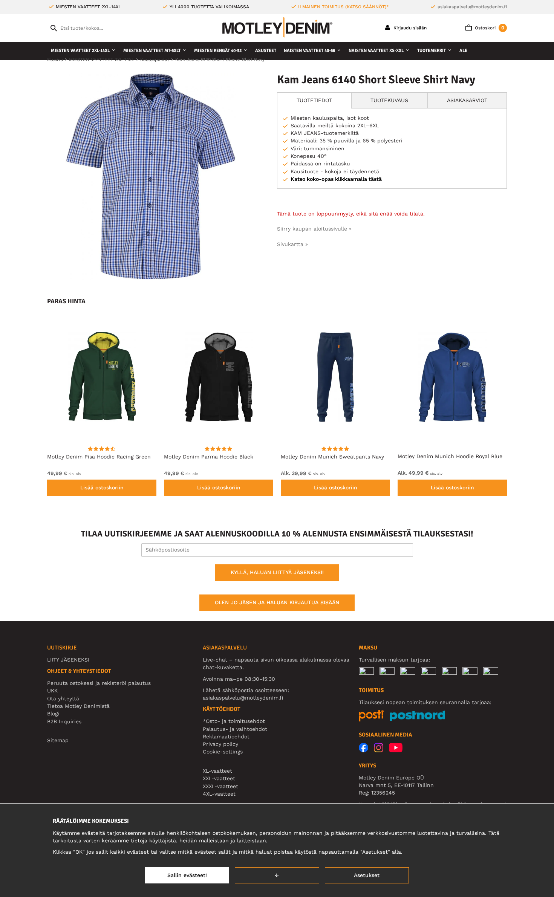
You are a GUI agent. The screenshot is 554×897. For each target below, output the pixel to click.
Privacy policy (220, 744)
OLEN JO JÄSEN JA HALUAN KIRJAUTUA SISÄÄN (277, 602)
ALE (463, 50)
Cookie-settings (223, 752)
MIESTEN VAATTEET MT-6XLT (152, 50)
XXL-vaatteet (219, 778)
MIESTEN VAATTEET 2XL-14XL (80, 50)
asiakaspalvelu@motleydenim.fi (472, 6)
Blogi (53, 714)
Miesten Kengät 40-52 (218, 50)
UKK (52, 691)
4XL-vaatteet (219, 794)
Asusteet (265, 50)
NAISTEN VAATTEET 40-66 (309, 50)
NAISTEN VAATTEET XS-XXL (376, 50)
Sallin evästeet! (187, 875)
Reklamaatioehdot (226, 736)
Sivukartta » (292, 244)
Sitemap (58, 740)
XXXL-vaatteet (220, 786)
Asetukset (367, 875)
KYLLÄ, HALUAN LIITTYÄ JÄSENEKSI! (277, 572)
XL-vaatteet (217, 771)
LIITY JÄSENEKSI (68, 660)
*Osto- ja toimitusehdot (234, 721)
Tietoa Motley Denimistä (78, 706)
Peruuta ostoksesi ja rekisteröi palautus (99, 683)
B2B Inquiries (64, 721)
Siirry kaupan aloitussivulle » (314, 229)
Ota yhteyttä (63, 698)
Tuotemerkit (431, 50)
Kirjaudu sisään (409, 28)
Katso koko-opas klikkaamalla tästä (336, 179)
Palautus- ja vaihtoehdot (235, 729)
